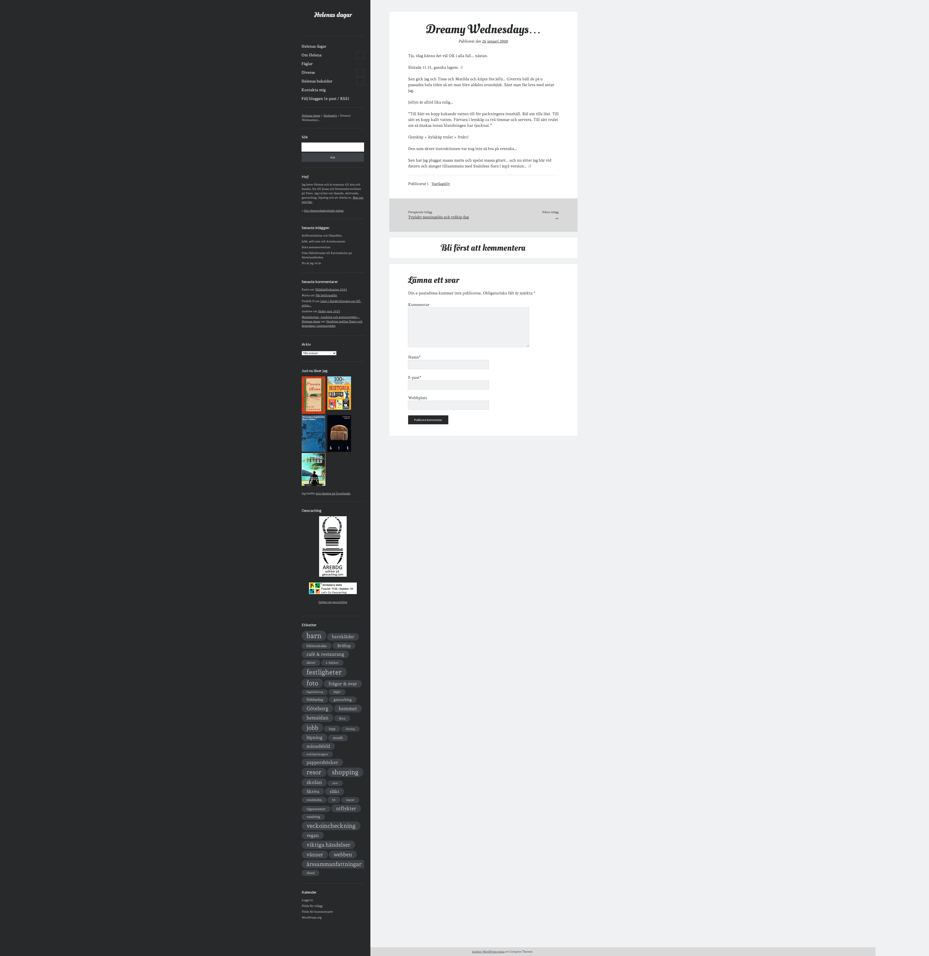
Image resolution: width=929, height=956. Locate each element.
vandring (313, 817)
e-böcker (332, 663)
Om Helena (311, 55)
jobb (312, 727)
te (334, 800)
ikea (342, 718)
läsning (350, 729)
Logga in (307, 900)
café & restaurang (325, 654)
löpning (314, 737)
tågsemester (316, 809)
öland (311, 873)
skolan (314, 782)
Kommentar (418, 304)
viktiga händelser (328, 845)
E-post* (414, 377)
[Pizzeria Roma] (313, 413)
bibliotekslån (317, 646)
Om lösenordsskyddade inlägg (324, 210)
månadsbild (318, 746)
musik (338, 738)
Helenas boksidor (316, 81)
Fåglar (307, 63)
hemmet (348, 708)
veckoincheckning (331, 825)
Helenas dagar (333, 15)
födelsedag (315, 699)
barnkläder (343, 636)
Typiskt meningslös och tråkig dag (438, 217)
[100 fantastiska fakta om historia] (339, 409)
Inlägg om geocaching (332, 602)
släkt (334, 791)
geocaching (343, 699)
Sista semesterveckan (316, 247)
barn (314, 635)
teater (350, 800)
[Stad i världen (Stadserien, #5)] (313, 450)
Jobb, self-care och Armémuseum (323, 241)
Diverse (308, 72)
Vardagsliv (440, 183)
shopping (345, 772)
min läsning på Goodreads (333, 493)
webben (343, 854)
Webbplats (417, 398)
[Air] (339, 451)
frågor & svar (343, 684)
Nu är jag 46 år (311, 263)
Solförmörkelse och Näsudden (322, 235)
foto (312, 683)
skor (335, 783)
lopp (332, 729)
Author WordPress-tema (488, 951)
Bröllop (344, 645)
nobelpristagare (317, 754)
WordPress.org (312, 917)
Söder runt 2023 (329, 311)
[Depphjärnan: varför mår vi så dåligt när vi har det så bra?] (313, 484)
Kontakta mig (313, 90)
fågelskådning (315, 692)
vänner (315, 854)
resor (314, 772)
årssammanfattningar (334, 864)
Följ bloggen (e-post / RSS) (325, 98)
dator (311, 662)
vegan (313, 835)
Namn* (414, 357)
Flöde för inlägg (312, 906)
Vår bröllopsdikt (326, 295)
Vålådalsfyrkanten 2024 (331, 289)
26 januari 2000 (495, 41)
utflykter (346, 808)
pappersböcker (322, 762)
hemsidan (318, 718)
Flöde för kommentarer (317, 911)
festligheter (324, 672)
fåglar (337, 692)
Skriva (313, 791)
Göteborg (317, 708)
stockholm (314, 800)
